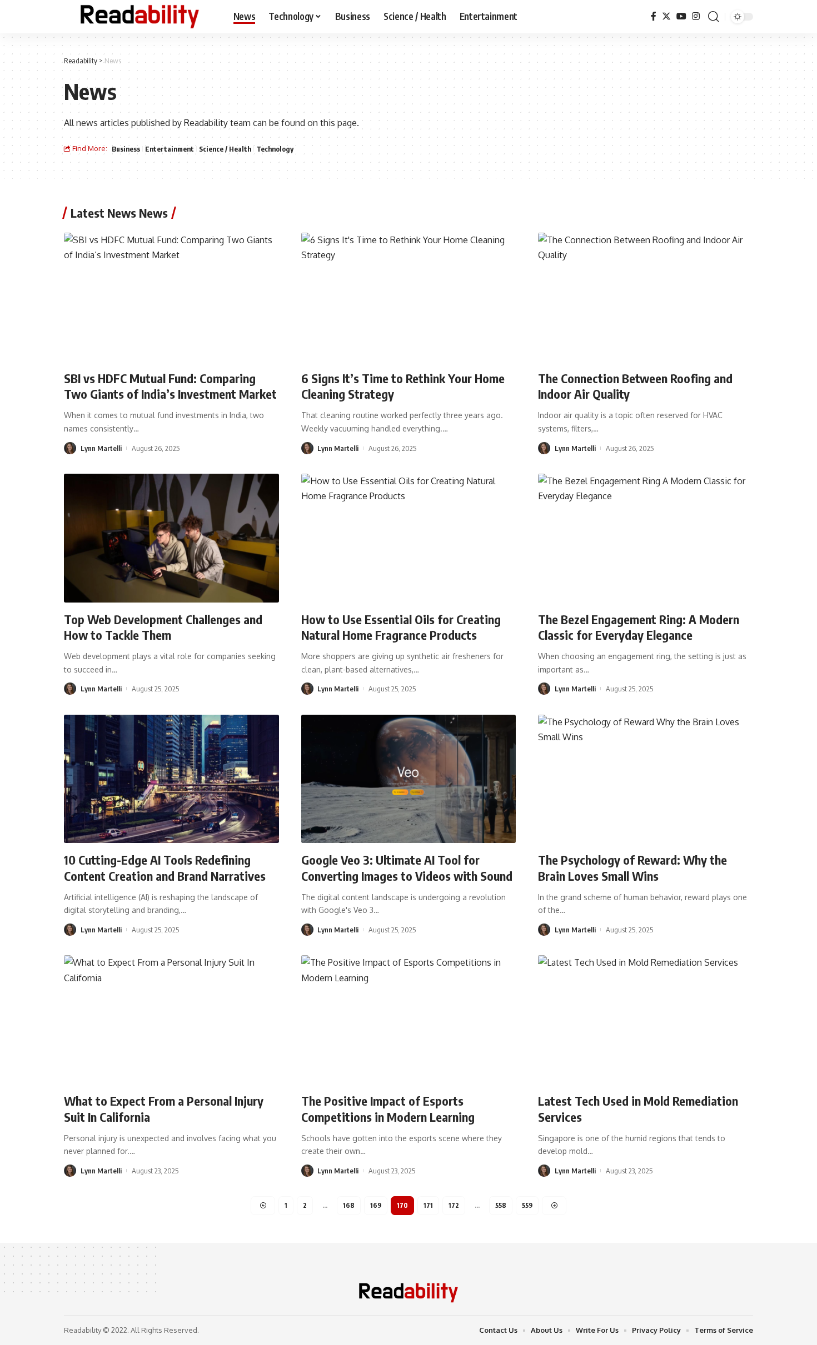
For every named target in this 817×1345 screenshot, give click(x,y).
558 (500, 1205)
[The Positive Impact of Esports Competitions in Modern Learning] (408, 1019)
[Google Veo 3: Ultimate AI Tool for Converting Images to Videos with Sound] (408, 779)
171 (428, 1205)
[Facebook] (653, 16)
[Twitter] (666, 16)
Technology (274, 148)
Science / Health (225, 148)
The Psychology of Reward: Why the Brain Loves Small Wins (632, 868)
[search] (713, 16)
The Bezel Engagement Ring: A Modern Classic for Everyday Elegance (638, 627)
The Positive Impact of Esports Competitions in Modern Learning (388, 1109)
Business (126, 148)
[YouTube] (681, 16)
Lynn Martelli (101, 448)
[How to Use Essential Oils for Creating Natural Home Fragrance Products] (408, 538)
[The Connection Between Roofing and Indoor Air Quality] (645, 297)
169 (375, 1205)
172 (454, 1205)
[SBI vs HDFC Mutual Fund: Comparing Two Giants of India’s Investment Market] (171, 297)
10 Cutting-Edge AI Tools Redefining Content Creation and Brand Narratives (165, 868)
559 (527, 1205)
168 (349, 1205)
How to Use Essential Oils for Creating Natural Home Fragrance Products (401, 627)
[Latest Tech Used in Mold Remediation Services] (645, 1019)
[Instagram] (696, 16)
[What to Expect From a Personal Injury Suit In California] (171, 1019)
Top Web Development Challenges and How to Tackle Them (163, 627)
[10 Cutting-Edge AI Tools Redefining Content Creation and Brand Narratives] (171, 779)
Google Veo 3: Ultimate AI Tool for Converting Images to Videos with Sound (406, 868)
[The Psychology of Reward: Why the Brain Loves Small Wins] (645, 779)
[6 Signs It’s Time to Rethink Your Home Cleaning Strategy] (408, 297)
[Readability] (140, 16)
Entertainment (169, 148)
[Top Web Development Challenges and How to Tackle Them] (171, 538)
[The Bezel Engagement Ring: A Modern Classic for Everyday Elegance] (645, 538)
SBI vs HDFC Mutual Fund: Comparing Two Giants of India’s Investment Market (170, 386)
